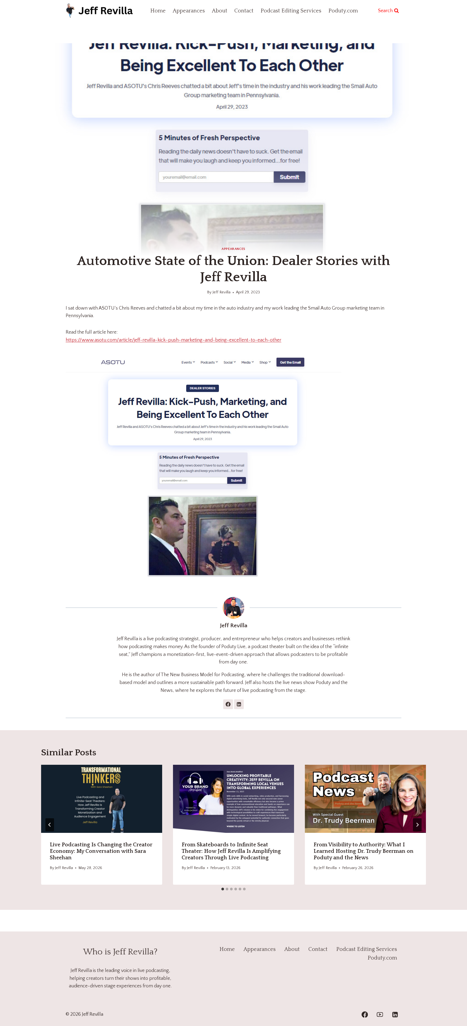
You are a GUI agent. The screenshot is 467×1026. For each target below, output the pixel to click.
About (219, 11)
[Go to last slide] (49, 824)
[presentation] (101, 799)
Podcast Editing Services (291, 11)
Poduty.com (343, 11)
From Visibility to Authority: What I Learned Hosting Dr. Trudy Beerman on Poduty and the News (363, 851)
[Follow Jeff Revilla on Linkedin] (239, 704)
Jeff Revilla (221, 292)
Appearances (189, 11)
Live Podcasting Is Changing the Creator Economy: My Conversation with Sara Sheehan (101, 851)
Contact (243, 11)
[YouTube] (379, 1014)
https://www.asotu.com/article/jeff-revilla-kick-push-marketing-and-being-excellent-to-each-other (173, 340)
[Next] (417, 824)
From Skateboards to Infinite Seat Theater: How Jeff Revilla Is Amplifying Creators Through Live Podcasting (231, 851)
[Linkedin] (395, 1014)
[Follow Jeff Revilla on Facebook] (228, 704)
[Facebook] (364, 1014)
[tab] (222, 889)
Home (158, 11)
